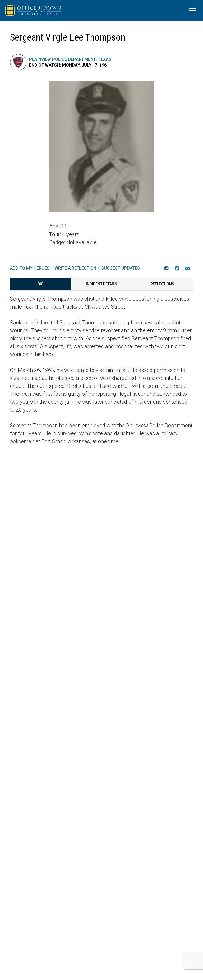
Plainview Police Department (62, 59)
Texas (104, 59)
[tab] (40, 284)
